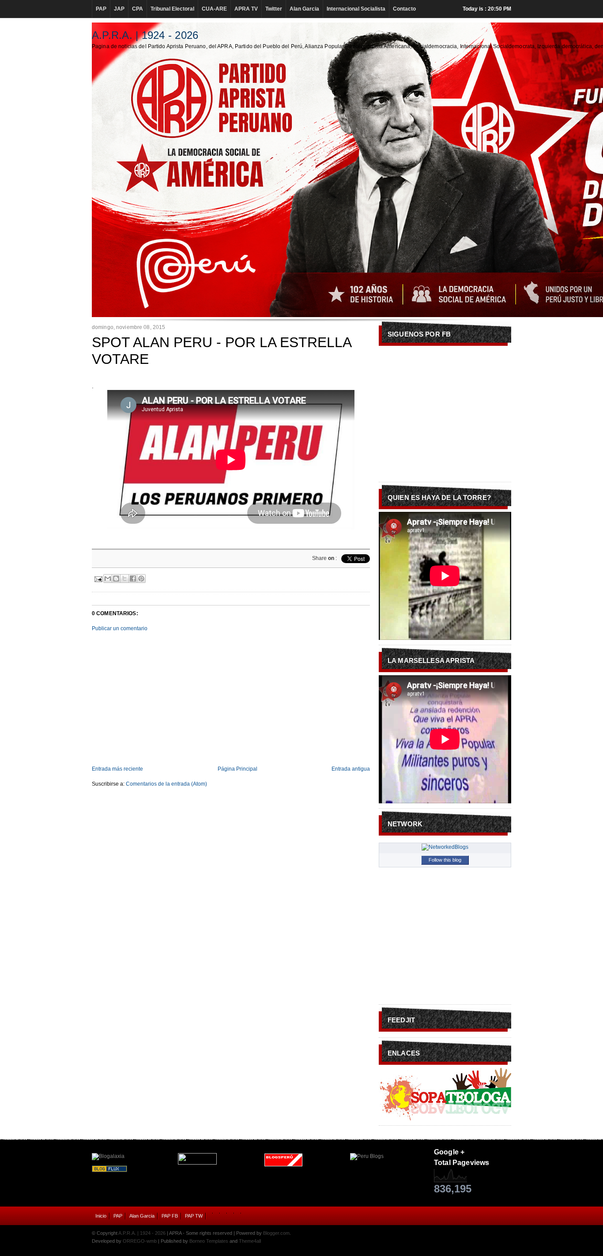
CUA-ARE (214, 9)
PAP (101, 9)
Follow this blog (445, 860)
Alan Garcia (304, 9)
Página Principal (237, 769)
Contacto (404, 9)
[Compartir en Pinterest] (141, 578)
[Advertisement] (231, 698)
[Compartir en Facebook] (132, 578)
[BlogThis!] (116, 578)
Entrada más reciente (117, 769)
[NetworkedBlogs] (445, 847)
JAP (119, 9)
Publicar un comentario (119, 628)
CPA (137, 9)
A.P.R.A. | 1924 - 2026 (145, 35)
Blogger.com (276, 1233)
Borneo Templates (208, 1241)
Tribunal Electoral (172, 9)
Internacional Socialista (356, 9)
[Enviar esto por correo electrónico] (107, 578)
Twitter (273, 9)
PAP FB (170, 1215)
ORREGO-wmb (140, 1241)
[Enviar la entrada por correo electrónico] (98, 578)
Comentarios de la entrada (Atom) (166, 784)
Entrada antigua (351, 769)
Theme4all (250, 1241)
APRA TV (246, 9)
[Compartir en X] (124, 578)
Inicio (100, 1215)
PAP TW (194, 1215)
